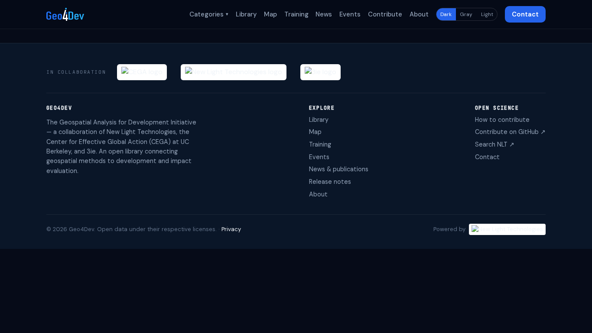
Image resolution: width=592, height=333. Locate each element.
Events (350, 14)
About (419, 14)
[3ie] (320, 72)
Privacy (231, 229)
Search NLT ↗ (494, 144)
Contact (525, 14)
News (324, 14)
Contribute (385, 14)
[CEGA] (142, 72)
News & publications (338, 169)
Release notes (330, 182)
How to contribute (502, 120)
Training (296, 14)
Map (270, 14)
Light (487, 14)
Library (246, 14)
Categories (208, 14)
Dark (446, 14)
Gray (466, 14)
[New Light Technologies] (233, 72)
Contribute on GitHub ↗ (510, 132)
